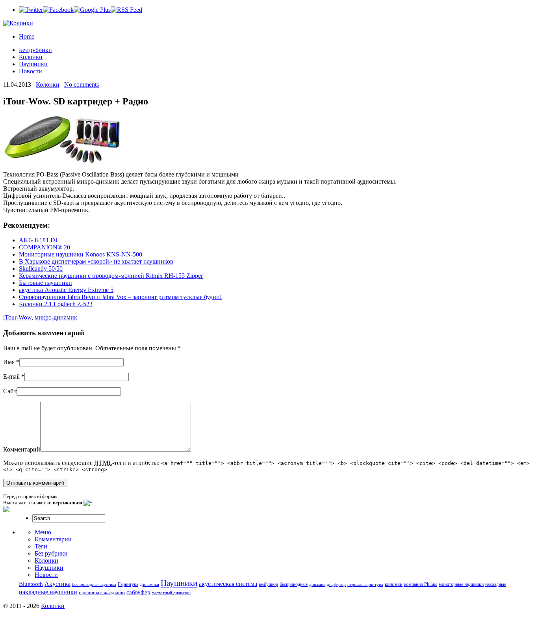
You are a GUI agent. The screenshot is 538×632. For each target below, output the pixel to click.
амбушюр (268, 584)
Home (26, 36)
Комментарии (53, 539)
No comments (81, 84)
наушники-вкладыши (102, 592)
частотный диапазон (171, 593)
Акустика (57, 583)
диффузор (336, 584)
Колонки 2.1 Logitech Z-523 (56, 304)
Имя (9, 362)
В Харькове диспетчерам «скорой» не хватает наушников (96, 261)
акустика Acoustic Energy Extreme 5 (66, 289)
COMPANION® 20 (44, 247)
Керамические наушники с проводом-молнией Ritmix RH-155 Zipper (111, 275)
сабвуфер (138, 592)
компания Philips (420, 584)
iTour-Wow (17, 317)
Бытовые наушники (45, 282)
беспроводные (294, 584)
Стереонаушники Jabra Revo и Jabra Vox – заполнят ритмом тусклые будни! (120, 297)
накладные (495, 584)
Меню (43, 532)
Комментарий (21, 449)
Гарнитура (128, 584)
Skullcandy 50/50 (41, 268)
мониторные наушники (461, 584)
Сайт (10, 391)
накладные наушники (48, 592)
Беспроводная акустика (94, 584)
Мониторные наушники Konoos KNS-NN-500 (80, 254)
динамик (317, 584)
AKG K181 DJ (38, 240)
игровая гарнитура (365, 584)
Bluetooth (31, 584)
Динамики (149, 584)
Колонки (31, 57)
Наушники (33, 64)
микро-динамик (56, 317)
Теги (41, 546)
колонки (394, 584)
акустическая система (228, 583)
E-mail (11, 376)
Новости (30, 71)
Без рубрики (35, 49)
